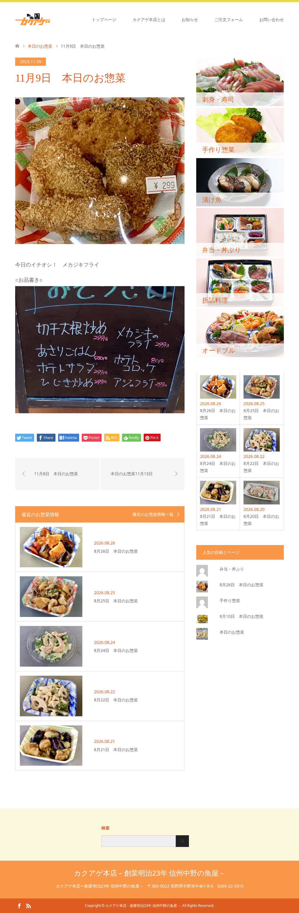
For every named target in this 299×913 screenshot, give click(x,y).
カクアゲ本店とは (149, 19)
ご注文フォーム (228, 19)
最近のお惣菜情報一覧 (153, 514)
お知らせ (190, 19)
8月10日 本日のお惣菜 (241, 616)
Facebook (19, 905)
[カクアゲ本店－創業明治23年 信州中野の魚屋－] (50, 19)
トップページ (104, 19)
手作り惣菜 (230, 600)
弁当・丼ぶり (232, 569)
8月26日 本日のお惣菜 (241, 584)
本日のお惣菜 (232, 632)
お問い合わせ (271, 19)
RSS (28, 905)
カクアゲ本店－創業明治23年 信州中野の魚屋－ (149, 873)
